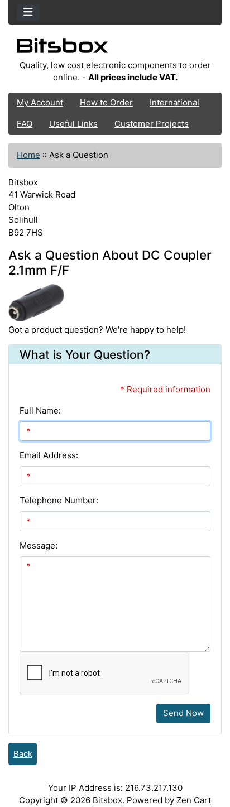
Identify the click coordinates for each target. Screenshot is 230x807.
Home (28, 155)
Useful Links (73, 123)
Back (22, 753)
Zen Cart (193, 800)
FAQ (24, 123)
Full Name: (40, 410)
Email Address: (49, 455)
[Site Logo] (115, 48)
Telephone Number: (59, 500)
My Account (40, 102)
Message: (39, 545)
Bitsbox (107, 800)
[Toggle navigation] (28, 12)
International (174, 102)
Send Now (183, 713)
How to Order (106, 102)
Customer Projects (151, 123)
